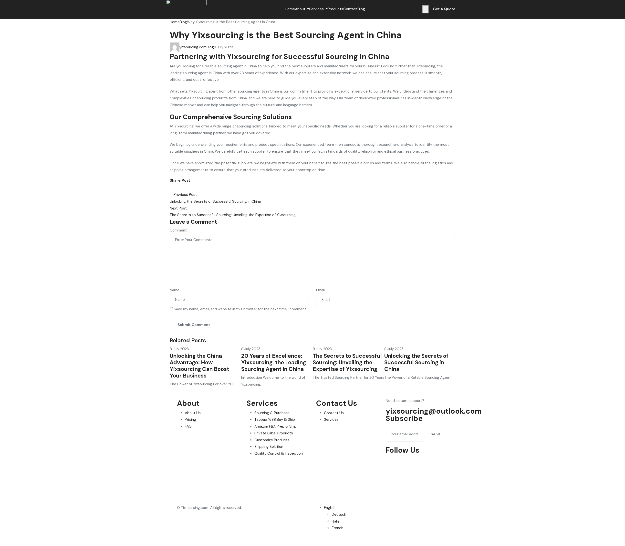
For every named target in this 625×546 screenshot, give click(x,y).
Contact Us (334, 412)
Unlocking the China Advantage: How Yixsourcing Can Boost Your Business (199, 365)
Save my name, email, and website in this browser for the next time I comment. (240, 309)
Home (290, 9)
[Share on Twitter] (175, 187)
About (300, 9)
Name (174, 290)
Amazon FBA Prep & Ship (275, 426)
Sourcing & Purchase (272, 412)
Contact (350, 9)
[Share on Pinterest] (182, 187)
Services (317, 9)
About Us (193, 412)
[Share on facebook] (172, 187)
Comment (178, 230)
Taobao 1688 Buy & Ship (274, 419)
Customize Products (272, 440)
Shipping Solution (268, 446)
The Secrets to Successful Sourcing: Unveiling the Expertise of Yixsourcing (347, 362)
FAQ (188, 426)
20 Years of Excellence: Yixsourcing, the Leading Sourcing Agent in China (273, 362)
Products (335, 9)
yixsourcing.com (193, 47)
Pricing (190, 419)
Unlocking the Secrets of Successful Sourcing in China (416, 362)
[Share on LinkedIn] (179, 187)
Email (320, 290)
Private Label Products (273, 433)
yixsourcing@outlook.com (434, 411)
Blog (361, 9)
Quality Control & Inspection (278, 453)
